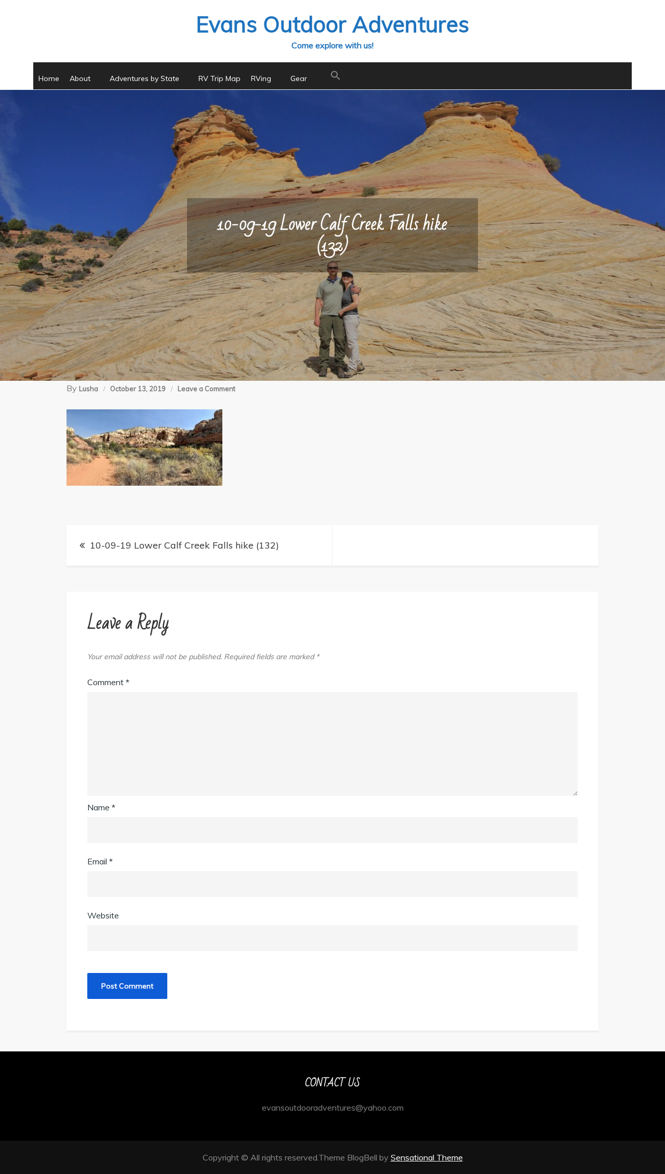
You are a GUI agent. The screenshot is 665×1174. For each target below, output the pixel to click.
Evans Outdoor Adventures (332, 24)
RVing (261, 78)
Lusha (88, 388)
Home (48, 78)
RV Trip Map (219, 78)
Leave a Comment (206, 388)
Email (100, 861)
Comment (108, 682)
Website (103, 915)
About (80, 78)
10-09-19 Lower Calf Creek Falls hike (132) (184, 545)
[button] (335, 75)
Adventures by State (144, 78)
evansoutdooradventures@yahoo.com (333, 1107)
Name (101, 807)
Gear (298, 78)
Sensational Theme (427, 1157)
